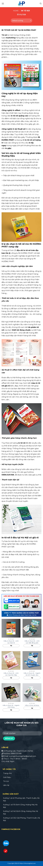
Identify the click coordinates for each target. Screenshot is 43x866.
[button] (3, 3)
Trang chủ (7, 773)
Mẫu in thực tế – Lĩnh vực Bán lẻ (11, 642)
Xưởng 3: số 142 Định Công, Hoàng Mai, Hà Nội (20, 812)
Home (16, 11)
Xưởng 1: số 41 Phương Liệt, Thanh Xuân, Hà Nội (21, 799)
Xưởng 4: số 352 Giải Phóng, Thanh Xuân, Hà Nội (21, 819)
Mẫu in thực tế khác (32, 705)
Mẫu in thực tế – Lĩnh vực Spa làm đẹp (11, 674)
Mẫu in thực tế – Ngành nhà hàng (11, 706)
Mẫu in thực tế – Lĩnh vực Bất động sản (32, 642)
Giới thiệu (7, 777)
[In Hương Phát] (22, 3)
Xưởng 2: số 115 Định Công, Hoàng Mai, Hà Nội (20, 806)
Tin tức (6, 781)
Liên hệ (6, 785)
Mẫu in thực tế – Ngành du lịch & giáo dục (32, 674)
